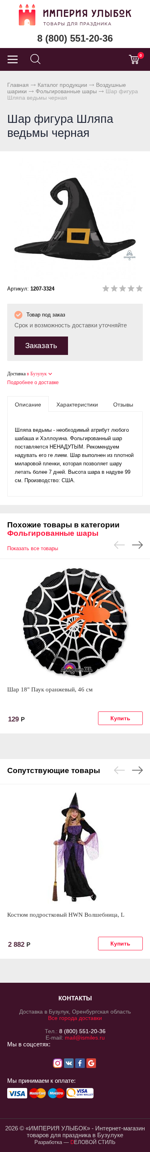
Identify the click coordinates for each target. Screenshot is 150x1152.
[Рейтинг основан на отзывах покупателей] (122, 289)
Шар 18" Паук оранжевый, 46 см (50, 689)
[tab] (28, 404)
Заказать (41, 345)
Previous (119, 545)
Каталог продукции (62, 85)
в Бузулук (37, 374)
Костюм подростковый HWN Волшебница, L (65, 915)
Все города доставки (75, 1018)
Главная (18, 85)
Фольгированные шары (66, 91)
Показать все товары (32, 548)
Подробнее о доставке (33, 382)
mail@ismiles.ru (85, 1037)
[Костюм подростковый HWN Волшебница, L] (75, 847)
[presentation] (28, 404)
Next (137, 545)
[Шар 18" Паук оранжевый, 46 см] (75, 622)
